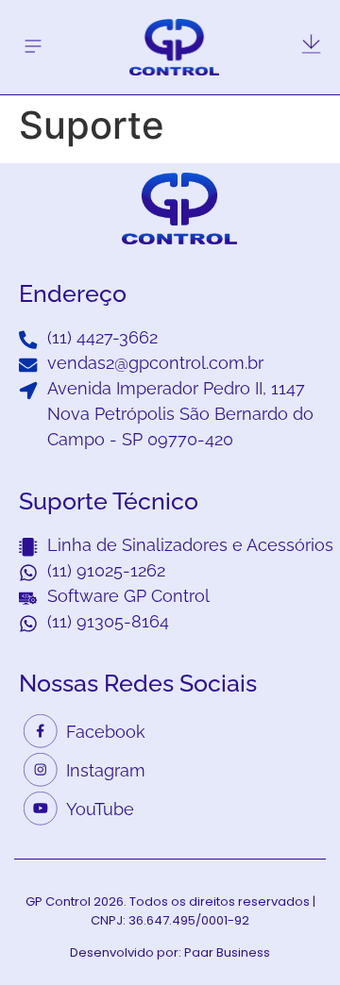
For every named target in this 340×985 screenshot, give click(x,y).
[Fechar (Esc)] (277, 21)
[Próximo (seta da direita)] (307, 492)
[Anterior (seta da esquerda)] (33, 492)
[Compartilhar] (319, 21)
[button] (32, 46)
